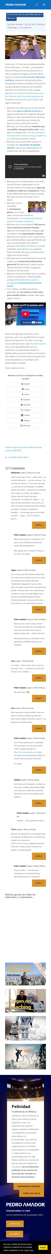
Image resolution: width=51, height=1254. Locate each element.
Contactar (15, 1224)
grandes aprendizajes (29, 99)
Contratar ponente (29, 1186)
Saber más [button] (28, 1250)
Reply (39, 525)
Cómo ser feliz (31, 1193)
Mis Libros (14, 1234)
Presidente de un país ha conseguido (24, 283)
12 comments (25, 27)
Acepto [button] (43, 1247)
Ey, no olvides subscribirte (16, 457)
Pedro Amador (16, 24)
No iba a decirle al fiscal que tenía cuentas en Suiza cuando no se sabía (26, 135)
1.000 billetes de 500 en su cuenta (30, 246)
